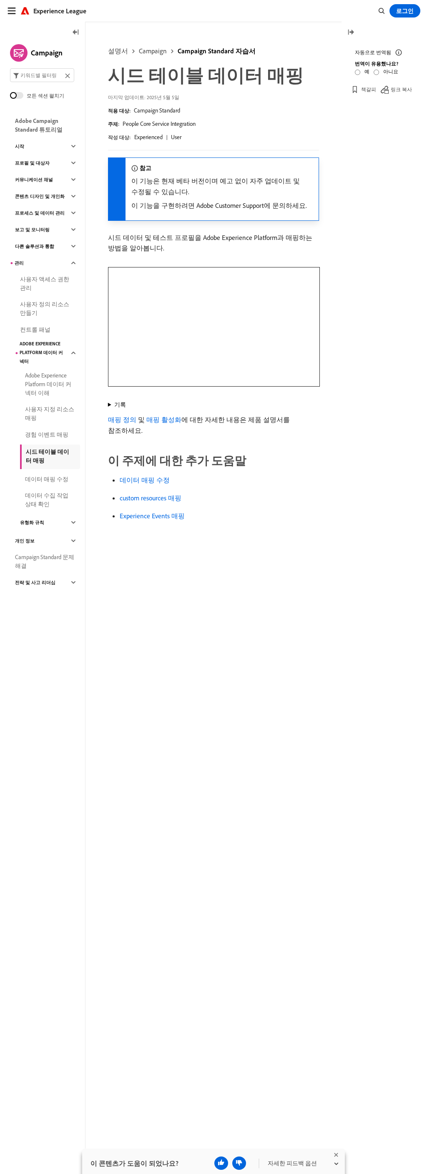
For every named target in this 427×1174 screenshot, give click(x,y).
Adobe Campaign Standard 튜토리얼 (39, 125)
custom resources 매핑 (150, 498)
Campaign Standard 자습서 (217, 51)
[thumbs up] (221, 1163)
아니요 (390, 71)
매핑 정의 (122, 419)
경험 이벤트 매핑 (46, 434)
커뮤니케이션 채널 (34, 179)
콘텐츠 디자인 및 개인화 (40, 196)
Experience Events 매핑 (152, 516)
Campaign (153, 51)
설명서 (118, 51)
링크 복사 (401, 89)
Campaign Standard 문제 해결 (44, 561)
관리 (19, 263)
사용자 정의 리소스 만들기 (44, 308)
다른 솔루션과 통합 (34, 246)
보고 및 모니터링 (32, 229)
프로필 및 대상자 (32, 163)
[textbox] (42, 75)
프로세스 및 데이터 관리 (40, 213)
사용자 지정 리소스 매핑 (49, 413)
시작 (19, 146)
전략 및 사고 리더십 (35, 582)
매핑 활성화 (163, 419)
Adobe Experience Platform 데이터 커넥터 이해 (48, 384)
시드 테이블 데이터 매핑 (47, 456)
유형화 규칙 (32, 522)
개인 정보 (25, 541)
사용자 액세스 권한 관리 (44, 283)
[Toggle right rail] (351, 32)
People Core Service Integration (159, 123)
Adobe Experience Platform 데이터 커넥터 (41, 352)
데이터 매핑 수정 (145, 480)
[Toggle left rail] (76, 32)
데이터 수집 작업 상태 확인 (46, 500)
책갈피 (368, 89)
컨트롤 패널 (35, 329)
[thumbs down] (239, 1163)
